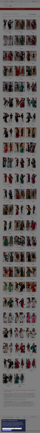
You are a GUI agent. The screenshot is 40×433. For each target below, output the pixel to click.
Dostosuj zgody (18, 428)
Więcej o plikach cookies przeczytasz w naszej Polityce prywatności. (13, 426)
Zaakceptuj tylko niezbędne (8, 428)
